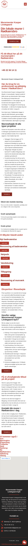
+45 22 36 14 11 (9, 70)
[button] (25, 4)
